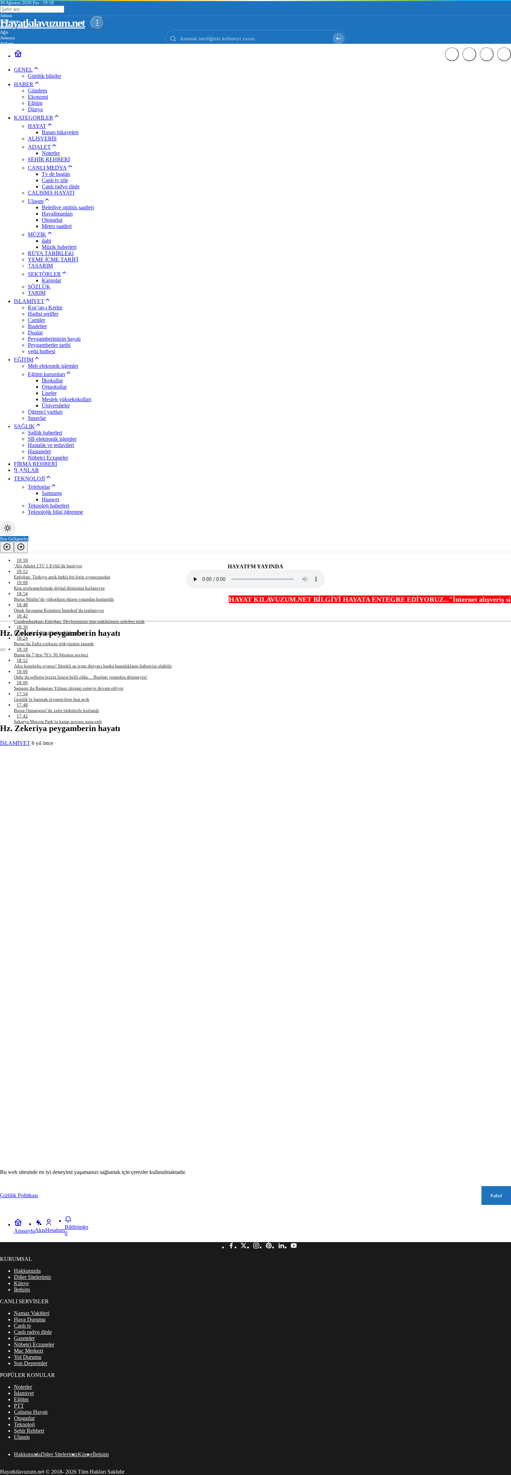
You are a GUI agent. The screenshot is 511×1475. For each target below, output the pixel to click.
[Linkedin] (281, 1247)
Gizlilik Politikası (19, 1195)
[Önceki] (7, 547)
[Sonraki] (21, 547)
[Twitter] (243, 1247)
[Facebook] (231, 1247)
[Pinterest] (268, 1247)
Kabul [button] (496, 1195)
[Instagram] (256, 1247)
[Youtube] (293, 1247)
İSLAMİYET (15, 743)
